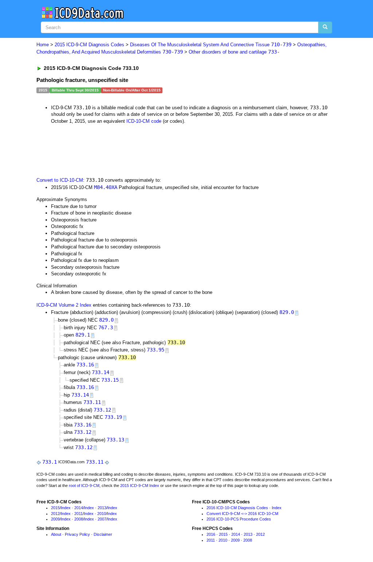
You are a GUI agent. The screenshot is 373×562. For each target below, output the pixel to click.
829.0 (286, 312)
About (56, 534)
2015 (55, 508)
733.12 (102, 410)
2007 (102, 519)
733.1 (49, 462)
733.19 (113, 417)
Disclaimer (103, 534)
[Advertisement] (166, 149)
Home (42, 44)
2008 (78, 519)
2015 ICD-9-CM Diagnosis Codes (89, 44)
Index (66, 508)
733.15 (110, 380)
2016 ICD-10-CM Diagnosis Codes (237, 508)
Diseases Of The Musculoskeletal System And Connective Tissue (210, 44)
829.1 (82, 335)
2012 (55, 513)
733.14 (100, 372)
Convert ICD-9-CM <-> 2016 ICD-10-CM (242, 513)
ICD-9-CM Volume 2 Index (63, 305)
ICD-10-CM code (143, 121)
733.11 (92, 402)
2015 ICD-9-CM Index (139, 485)
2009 (55, 519)
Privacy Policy (77, 534)
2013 (102, 508)
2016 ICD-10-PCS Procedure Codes (239, 519)
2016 (211, 534)
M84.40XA (105, 187)
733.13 (115, 440)
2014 (78, 508)
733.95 (155, 350)
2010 (101, 513)
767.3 (105, 327)
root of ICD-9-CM (84, 485)
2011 (78, 513)
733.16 (85, 365)
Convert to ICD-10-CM (59, 180)
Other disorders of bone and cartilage (234, 52)
